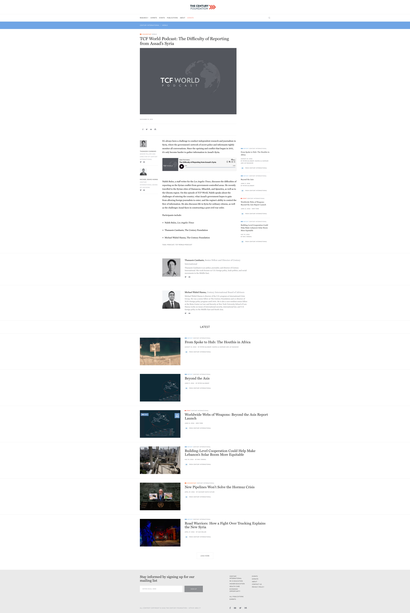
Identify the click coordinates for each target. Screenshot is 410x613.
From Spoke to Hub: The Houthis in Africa (255, 153)
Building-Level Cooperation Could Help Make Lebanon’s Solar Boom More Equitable (254, 228)
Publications (172, 18)
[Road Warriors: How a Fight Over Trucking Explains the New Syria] (160, 532)
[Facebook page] (230, 608)
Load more (205, 556)
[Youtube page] (235, 608)
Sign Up (194, 589)
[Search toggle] (269, 18)
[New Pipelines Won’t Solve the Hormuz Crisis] (160, 496)
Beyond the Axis (247, 179)
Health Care (235, 586)
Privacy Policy (258, 587)
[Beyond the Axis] (160, 388)
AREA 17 (198, 608)
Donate (190, 18)
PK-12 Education (236, 581)
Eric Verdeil (247, 236)
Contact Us (257, 584)
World (165, 25)
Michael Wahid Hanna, (214, 292)
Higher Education (237, 584)
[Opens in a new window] (141, 162)
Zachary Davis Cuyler (206, 492)
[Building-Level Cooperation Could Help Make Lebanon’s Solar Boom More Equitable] (160, 460)
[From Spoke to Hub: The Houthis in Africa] (160, 351)
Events (162, 18)
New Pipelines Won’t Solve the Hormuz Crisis (220, 487)
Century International (150, 25)
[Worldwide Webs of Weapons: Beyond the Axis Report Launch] (160, 424)
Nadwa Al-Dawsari (261, 161)
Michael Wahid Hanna (149, 179)
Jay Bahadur (248, 163)
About (182, 18)
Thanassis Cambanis (148, 151)
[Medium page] (246, 608)
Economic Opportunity (235, 590)
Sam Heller (202, 532)
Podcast (170, 244)
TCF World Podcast (183, 244)
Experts (154, 18)
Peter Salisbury (248, 161)
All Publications (237, 596)
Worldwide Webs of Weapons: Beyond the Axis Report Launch (253, 203)
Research (144, 18)
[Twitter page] (240, 608)
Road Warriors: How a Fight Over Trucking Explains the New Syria (225, 525)
